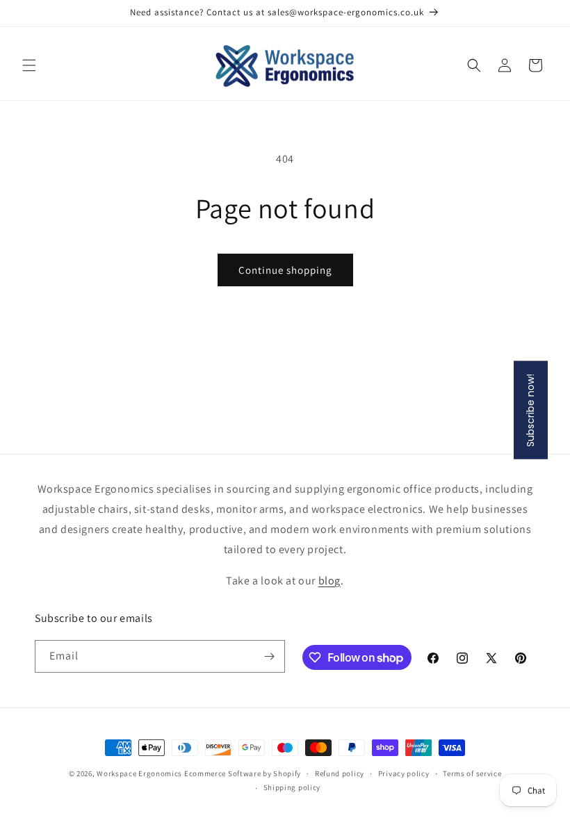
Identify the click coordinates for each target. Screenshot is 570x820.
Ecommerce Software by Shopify (242, 773)
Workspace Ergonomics (139, 773)
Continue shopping (285, 270)
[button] (29, 65)
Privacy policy (404, 773)
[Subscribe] (269, 656)
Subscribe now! (530, 410)
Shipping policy (292, 787)
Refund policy (339, 773)
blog (329, 580)
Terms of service (472, 773)
